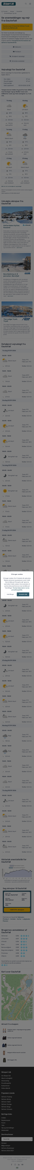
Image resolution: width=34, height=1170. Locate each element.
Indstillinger (10, 594)
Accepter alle (23, 594)
